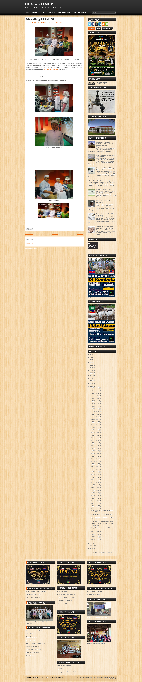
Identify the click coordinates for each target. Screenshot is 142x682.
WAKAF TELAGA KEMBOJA (64, 12)
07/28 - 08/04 (95, 443)
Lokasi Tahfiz (30, 634)
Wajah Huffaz (30, 655)
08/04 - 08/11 (95, 440)
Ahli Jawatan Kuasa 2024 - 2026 (35, 631)
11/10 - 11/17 (95, 403)
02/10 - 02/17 (95, 506)
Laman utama (55, 234)
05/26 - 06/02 (95, 466)
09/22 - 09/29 (95, 422)
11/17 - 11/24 (95, 401)
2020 (91, 367)
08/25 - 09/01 (95, 432)
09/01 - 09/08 (95, 430)
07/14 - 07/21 (95, 448)
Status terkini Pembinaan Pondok (66, 594)
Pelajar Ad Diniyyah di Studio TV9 (40, 19)
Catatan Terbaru (29, 234)
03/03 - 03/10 (95, 498)
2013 (91, 386)
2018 (91, 373)
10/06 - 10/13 (95, 416)
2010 (91, 548)
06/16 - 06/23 (95, 458)
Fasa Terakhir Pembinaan (64, 607)
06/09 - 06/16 (95, 461)
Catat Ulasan (29, 243)
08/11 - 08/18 (95, 437)
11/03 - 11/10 (95, 406)
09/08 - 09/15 (95, 427)
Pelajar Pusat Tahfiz (37, 22)
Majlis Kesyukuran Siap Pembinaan (36, 591)
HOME (27, 12)
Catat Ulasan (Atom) (36, 248)
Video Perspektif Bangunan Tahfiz (35, 643)
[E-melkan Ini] (27, 229)
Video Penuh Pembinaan (33, 597)
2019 (91, 370)
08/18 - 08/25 (95, 435)
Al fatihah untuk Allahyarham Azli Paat (101, 514)
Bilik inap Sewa (30, 640)
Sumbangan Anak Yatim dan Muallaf (67, 672)
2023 (91, 360)
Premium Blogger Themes (110, 677)
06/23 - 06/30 (95, 456)
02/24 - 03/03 (95, 500)
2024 (91, 357)
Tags (98, 28)
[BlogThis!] (29, 229)
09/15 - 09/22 (95, 424)
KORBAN (42, 12)
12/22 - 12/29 (95, 390)
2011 (91, 546)
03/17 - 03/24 (95, 493)
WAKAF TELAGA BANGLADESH (79, 12)
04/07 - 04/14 (95, 485)
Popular (91, 28)
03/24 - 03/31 (95, 490)
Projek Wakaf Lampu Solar (64, 668)
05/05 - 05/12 (95, 474)
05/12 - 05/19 (95, 472)
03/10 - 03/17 (95, 495)
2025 (91, 354)
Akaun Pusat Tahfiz (31, 637)
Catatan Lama (80, 234)
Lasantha (100, 677)
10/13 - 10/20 (95, 414)
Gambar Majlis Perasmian (33, 649)
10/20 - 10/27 (95, 411)
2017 (91, 375)
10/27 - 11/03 (95, 409)
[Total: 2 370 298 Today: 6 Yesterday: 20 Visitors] (93, 250)
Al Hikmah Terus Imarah (93, 594)
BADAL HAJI (34, 12)
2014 (91, 383)
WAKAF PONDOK (51, 12)
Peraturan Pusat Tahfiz (32, 652)
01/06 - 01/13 (95, 539)
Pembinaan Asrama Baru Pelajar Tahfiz (102, 521)
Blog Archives (107, 28)
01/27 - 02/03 (95, 531)
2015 (91, 381)
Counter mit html (92, 252)
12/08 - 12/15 (95, 393)
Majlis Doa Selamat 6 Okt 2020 (65, 597)
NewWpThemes (85, 677)
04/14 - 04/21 (95, 482)
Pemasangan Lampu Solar (64, 665)
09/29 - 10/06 (95, 419)
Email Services (112, 678)
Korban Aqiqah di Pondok (64, 603)
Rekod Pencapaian (48, 22)
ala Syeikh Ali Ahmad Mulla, (51, 69)
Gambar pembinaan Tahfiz (33, 646)
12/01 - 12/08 (95, 395)
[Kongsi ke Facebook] (32, 229)
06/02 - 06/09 (95, 464)
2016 (91, 378)
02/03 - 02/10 (95, 508)
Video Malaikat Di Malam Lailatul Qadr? (101, 181)
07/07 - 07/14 (95, 451)
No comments (58, 22)
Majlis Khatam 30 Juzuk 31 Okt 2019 (67, 600)
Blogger (110, 552)
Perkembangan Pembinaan (33, 594)
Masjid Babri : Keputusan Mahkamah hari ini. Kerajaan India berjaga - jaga (104, 143)
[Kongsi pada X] (30, 229)
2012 (91, 543)
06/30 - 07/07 (95, 453)
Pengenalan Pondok (62, 591)
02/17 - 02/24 (95, 503)
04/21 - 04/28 (95, 479)
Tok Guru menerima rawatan (104, 226)
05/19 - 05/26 (95, 469)
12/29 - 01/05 (95, 388)
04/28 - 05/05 (95, 477)
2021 (91, 365)
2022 (91, 362)
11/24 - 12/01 (95, 398)
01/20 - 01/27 (95, 534)
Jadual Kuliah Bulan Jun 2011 (105, 189)
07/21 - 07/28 (95, 445)
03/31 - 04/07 (95, 487)
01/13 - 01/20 (95, 537)
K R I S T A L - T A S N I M (39, 4)
